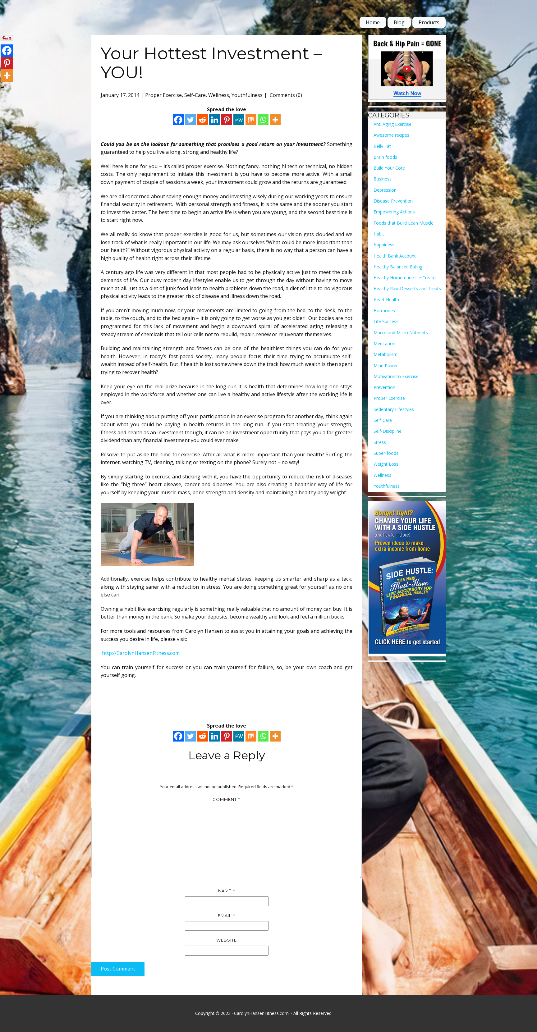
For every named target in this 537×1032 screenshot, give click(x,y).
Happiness (384, 245)
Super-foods (386, 453)
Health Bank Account (395, 256)
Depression (385, 190)
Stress (380, 442)
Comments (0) (285, 95)
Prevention (384, 387)
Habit (379, 234)
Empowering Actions (394, 212)
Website (226, 940)
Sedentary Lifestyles (394, 409)
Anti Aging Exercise (392, 124)
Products (429, 22)
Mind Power (386, 365)
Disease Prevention (393, 201)
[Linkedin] (214, 119)
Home (373, 22)
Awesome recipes (391, 135)
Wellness (218, 95)
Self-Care (195, 95)
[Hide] (2, 87)
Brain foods (385, 157)
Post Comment (118, 968)
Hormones (384, 310)
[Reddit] (202, 119)
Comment (227, 799)
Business (383, 179)
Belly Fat (382, 146)
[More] (275, 119)
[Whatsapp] (263, 119)
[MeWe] (238, 119)
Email (226, 915)
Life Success (386, 321)
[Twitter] (190, 119)
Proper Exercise (163, 95)
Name (226, 890)
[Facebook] (178, 119)
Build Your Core (389, 168)
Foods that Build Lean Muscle (404, 223)
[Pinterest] (226, 119)
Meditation (384, 343)
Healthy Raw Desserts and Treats (407, 288)
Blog (399, 22)
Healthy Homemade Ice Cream (405, 278)
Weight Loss (386, 464)
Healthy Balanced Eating (398, 267)
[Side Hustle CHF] (407, 578)
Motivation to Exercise (396, 376)
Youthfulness (247, 95)
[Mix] (251, 119)
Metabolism (385, 354)
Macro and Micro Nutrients (401, 333)
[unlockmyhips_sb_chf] (407, 68)
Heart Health (386, 300)
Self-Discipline (388, 431)
